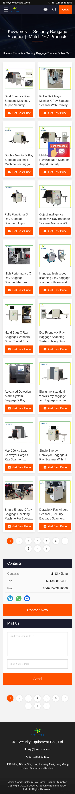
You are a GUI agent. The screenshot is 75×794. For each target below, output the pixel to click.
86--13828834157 (61, 2)
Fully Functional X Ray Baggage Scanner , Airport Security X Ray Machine (16, 223)
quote (65, 9)
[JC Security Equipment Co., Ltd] (18, 9)
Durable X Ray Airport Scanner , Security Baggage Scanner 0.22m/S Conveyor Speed (53, 518)
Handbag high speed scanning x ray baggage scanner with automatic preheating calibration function (54, 282)
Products (18, 53)
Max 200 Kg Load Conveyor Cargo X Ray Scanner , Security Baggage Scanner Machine (17, 459)
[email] (27, 598)
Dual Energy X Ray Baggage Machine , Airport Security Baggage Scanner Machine (17, 105)
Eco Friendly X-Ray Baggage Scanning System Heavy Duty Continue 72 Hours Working (52, 341)
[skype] (10, 598)
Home (6, 53)
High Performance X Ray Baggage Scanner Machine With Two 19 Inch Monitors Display (18, 282)
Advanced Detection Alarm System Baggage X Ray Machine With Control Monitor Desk (19, 400)
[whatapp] (18, 598)
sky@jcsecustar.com (18, 2)
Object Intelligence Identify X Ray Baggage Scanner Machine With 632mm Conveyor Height (54, 223)
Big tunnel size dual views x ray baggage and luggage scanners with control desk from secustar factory (53, 400)
